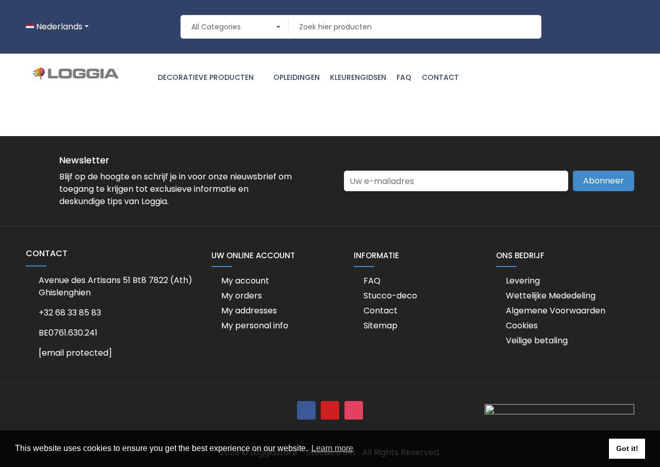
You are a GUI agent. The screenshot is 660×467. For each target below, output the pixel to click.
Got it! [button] (627, 448)
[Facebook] (306, 410)
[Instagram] (353, 410)
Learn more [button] (332, 448)
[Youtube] (330, 410)
